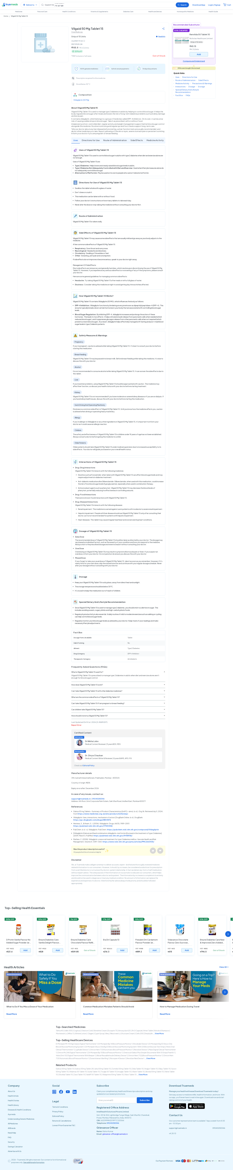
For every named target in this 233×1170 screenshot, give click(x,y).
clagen (90, 1033)
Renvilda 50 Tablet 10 (200, 34)
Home (6, 16)
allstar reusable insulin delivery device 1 (111, 1055)
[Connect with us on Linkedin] (75, 1092)
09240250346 (98, 799)
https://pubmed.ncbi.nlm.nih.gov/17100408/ (93, 826)
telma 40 (59, 1030)
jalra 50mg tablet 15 (103, 1069)
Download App (198, 5)
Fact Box (179, 95)
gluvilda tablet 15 (66, 1074)
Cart (229, 5)
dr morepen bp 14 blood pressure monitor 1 (115, 1044)
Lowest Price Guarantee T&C (63, 1125)
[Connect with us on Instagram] (54, 1092)
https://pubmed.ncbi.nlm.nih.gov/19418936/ (112, 836)
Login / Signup (214, 5)
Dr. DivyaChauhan (94, 755)
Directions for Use (91, 140)
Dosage (191, 86)
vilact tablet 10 (131, 1074)
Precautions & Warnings (202, 83)
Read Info (161, 36)
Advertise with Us (14, 1151)
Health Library (13, 1105)
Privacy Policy (57, 1111)
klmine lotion (80, 1033)
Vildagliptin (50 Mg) (81, 100)
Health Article (13, 1096)
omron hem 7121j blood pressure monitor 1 (145, 1055)
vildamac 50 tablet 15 (78, 1071)
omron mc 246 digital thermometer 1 (72, 1052)
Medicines (18, 12)
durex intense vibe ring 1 (99, 1058)
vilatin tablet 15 (138, 1071)
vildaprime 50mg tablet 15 (112, 1074)
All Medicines (13, 1123)
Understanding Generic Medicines (21, 1119)
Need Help (12, 1133)
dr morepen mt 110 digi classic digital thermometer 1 (76, 1044)
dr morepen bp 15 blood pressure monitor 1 (105, 1052)
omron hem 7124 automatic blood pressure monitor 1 (111, 1049)
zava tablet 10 (79, 1074)
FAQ (9, 1137)
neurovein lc (115, 1033)
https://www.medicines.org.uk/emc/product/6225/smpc (103, 814)
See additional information (33, 1162)
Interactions (180, 86)
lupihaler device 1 (82, 1049)
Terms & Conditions (60, 1107)
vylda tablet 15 (94, 1071)
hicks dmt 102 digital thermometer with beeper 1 (75, 1055)
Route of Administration (115, 140)
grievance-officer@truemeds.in (115, 1134)
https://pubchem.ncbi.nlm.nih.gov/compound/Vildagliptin (133, 829)
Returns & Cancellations (61, 1121)
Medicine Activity (155, 140)
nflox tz (71, 1033)
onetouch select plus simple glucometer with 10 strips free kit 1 (149, 1052)
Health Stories (13, 1100)
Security (11, 1142)
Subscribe (145, 1100)
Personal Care (42, 12)
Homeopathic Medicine (185, 12)
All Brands (12, 1128)
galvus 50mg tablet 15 (65, 1069)
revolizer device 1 (141, 1049)
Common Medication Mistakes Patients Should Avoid (108, 1006)
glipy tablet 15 (164, 1069)
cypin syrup (99, 1033)
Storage (201, 86)
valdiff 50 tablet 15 (93, 1074)
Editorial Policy (88, 765)
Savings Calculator (15, 1146)
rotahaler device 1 (140, 1044)
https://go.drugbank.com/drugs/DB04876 (92, 820)
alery (107, 1033)
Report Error (76, 725)
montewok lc (61, 1033)
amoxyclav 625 (124, 1030)
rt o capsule (137, 1030)
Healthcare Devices (155, 12)
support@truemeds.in (81, 799)
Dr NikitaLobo (92, 741)
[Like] (153, 851)
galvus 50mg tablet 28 (84, 1069)
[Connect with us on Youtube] (68, 1092)
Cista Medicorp (77, 32)
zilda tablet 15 (137, 1069)
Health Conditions (69, 12)
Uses (75, 140)
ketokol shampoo (161, 1030)
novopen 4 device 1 (118, 1058)
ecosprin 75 (112, 1030)
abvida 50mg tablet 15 (155, 1071)
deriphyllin (149, 1033)
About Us (11, 1091)
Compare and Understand (194, 61)
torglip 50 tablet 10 (108, 1071)
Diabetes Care (128, 12)
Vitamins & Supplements (99, 12)
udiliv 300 (68, 1030)
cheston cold (86, 1030)
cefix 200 (139, 1033)
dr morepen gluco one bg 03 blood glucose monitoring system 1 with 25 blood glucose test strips (125, 1047)
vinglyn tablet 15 (151, 1069)
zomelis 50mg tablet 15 (121, 1069)
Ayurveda (11, 1114)
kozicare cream (128, 1033)
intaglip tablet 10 (124, 1071)
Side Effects (137, 140)
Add (25, 950)
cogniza (76, 1030)
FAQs (188, 95)
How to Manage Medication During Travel (179, 1006)
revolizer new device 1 (135, 1058)
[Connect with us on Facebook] (61, 1092)
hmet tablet (148, 1030)
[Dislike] (160, 851)
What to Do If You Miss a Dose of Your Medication (30, 1006)
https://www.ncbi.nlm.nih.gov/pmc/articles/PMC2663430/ (128, 842)
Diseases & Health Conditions (19, 1110)
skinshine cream (100, 1030)
